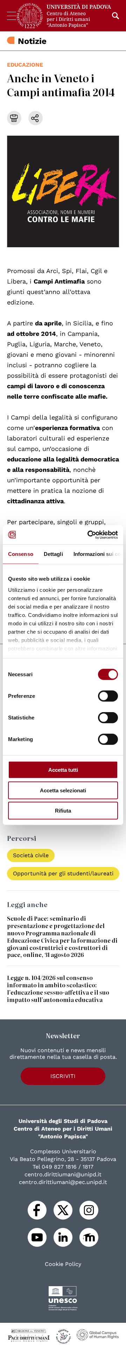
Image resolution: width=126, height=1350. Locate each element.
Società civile (31, 855)
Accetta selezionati (63, 790)
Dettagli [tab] (53, 554)
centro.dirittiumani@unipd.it (63, 1174)
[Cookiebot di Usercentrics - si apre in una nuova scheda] (89, 534)
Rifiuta (63, 811)
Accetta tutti (63, 770)
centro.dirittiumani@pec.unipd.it (63, 1182)
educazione (25, 64)
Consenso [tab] (20, 554)
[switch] (108, 696)
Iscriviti (63, 1076)
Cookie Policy (63, 1264)
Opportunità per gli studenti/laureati (63, 873)
